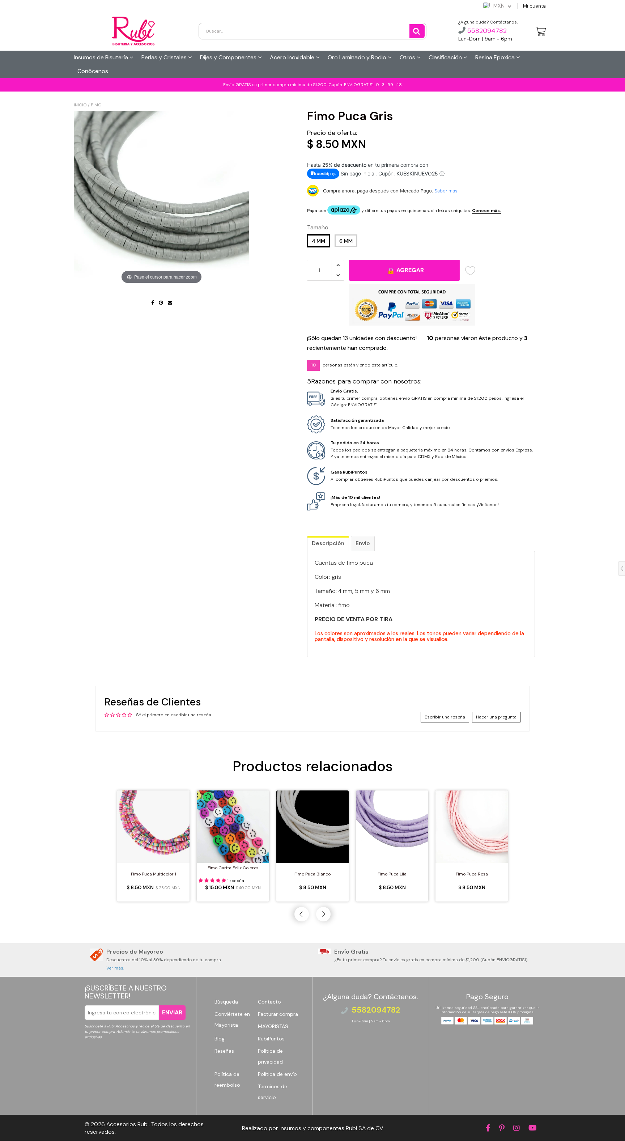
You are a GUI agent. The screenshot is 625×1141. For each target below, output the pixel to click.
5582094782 (486, 30)
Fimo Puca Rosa (472, 874)
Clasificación (446, 57)
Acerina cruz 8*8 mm (56, 1124)
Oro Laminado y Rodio (358, 57)
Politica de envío (277, 1074)
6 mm (346, 241)
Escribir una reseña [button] (445, 717)
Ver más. (115, 968)
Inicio (80, 105)
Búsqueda (226, 1001)
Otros (408, 57)
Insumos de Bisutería (101, 57)
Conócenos (92, 71)
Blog (219, 1038)
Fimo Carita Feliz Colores (233, 868)
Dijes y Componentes (229, 57)
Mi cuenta (534, 6)
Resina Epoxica (495, 57)
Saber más (445, 190)
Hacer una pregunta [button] (496, 717)
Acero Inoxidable (293, 57)
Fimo (96, 105)
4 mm (318, 241)
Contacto (269, 1001)
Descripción (328, 543)
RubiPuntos (271, 1038)
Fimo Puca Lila (392, 874)
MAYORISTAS (273, 1026)
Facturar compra (278, 1014)
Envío (363, 543)
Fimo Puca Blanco (312, 874)
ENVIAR (172, 1012)
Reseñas (224, 1051)
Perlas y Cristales (164, 57)
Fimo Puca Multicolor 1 (153, 874)
